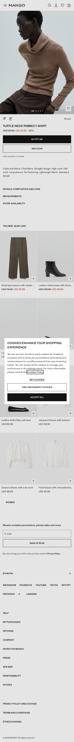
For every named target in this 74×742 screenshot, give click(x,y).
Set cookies (37, 379)
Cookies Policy (35, 372)
